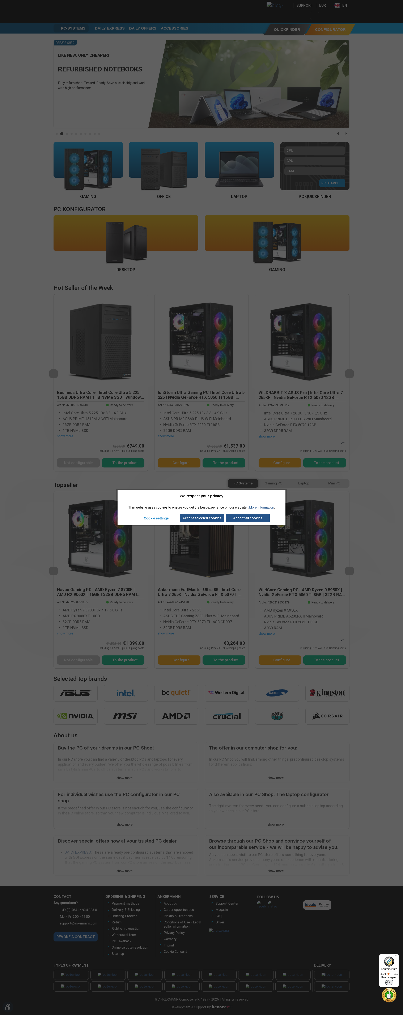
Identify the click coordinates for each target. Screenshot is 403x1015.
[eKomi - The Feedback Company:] (389, 995)
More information (261, 507)
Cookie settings (156, 518)
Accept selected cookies (201, 518)
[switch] (389, 982)
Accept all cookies (247, 518)
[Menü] (396, 956)
